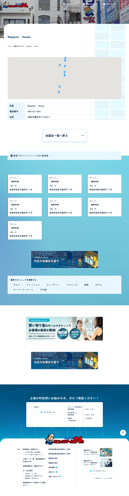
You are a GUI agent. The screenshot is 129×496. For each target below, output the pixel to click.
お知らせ (51, 472)
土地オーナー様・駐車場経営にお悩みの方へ (34, 460)
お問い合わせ (53, 476)
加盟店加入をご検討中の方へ (34, 476)
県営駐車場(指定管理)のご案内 (59, 454)
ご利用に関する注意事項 (32, 452)
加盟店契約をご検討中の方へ (33, 466)
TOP (18, 449)
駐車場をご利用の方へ (31, 449)
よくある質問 (28, 470)
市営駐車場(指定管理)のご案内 (59, 449)
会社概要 (51, 467)
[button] (64, 76)
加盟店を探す (53, 463)
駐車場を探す (53, 458)
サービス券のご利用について (34, 455)
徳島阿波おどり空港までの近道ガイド (34, 483)
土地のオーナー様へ (31, 473)
